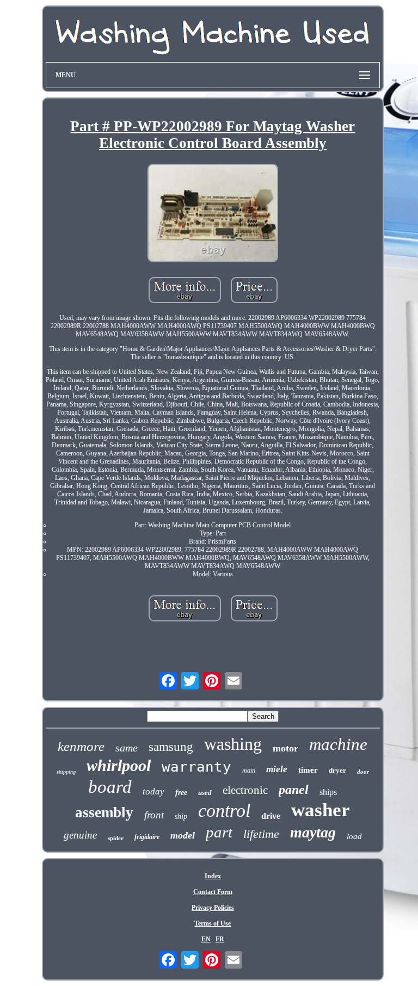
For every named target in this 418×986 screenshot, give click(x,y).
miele (276, 769)
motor (285, 748)
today (153, 791)
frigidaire (146, 837)
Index (213, 876)
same (126, 748)
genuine (80, 835)
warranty (196, 767)
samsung (171, 747)
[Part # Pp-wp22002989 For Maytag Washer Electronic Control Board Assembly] (213, 214)
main (248, 770)
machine (338, 744)
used (205, 792)
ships (328, 792)
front (154, 815)
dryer (337, 770)
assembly (104, 812)
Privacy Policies (213, 907)
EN (206, 939)
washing (233, 744)
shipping (66, 772)
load (354, 836)
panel (294, 789)
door (363, 771)
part (219, 832)
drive (270, 816)
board (110, 787)
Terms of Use (212, 923)
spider (116, 838)
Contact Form (212, 892)
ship (181, 816)
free (181, 792)
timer (308, 770)
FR (220, 939)
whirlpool (119, 765)
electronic (245, 790)
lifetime (261, 834)
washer (320, 810)
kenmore (81, 746)
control (224, 810)
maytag (313, 832)
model (182, 835)
